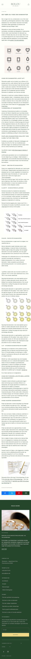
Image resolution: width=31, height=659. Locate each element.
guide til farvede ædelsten (17, 40)
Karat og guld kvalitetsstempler (10, 609)
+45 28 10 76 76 (6, 570)
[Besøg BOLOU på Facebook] (3, 651)
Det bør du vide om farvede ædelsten (12, 612)
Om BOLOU (5, 581)
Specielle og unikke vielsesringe (10, 606)
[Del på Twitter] (12, 493)
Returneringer (5, 587)
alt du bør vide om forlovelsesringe (13, 479)
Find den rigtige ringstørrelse (9, 603)
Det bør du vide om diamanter (9, 600)
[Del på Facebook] (5, 493)
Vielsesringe (5, 532)
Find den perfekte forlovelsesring (10, 597)
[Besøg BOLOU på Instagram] (8, 651)
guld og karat (22, 104)
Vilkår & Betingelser (7, 590)
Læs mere (4, 549)
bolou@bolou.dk (6, 573)
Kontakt (4, 584)
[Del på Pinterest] (19, 493)
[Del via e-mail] (25, 493)
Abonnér (15, 634)
